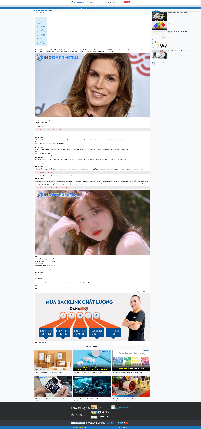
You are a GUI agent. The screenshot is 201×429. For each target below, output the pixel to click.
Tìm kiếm (127, 2)
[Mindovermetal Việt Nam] (78, 2)
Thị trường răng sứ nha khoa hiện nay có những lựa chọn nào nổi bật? (88, 372)
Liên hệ (115, 5)
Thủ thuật (96, 5)
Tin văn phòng (88, 5)
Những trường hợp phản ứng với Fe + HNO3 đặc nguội (103, 417)
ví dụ (41, 22)
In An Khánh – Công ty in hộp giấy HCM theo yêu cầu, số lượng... (48, 372)
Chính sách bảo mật (125, 427)
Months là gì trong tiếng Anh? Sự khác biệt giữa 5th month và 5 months (127, 372)
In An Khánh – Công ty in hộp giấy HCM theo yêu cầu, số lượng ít (103, 407)
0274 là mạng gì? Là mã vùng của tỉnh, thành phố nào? (177, 50)
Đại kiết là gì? (170, 40)
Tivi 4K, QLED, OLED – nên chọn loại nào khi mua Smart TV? (86, 398)
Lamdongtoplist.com (109, 423)
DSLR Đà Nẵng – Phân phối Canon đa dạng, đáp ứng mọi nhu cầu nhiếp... (50, 398)
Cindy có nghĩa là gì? (41, 20)
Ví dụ (41, 42)
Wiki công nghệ (103, 5)
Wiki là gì (80, 8)
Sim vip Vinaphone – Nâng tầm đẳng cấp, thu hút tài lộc (178, 31)
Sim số (110, 5)
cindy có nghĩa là (41, 23)
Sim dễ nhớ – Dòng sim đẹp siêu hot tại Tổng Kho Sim (177, 12)
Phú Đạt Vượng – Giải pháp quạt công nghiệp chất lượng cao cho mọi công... (129, 398)
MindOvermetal (74, 8)
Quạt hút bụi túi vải (89, 427)
